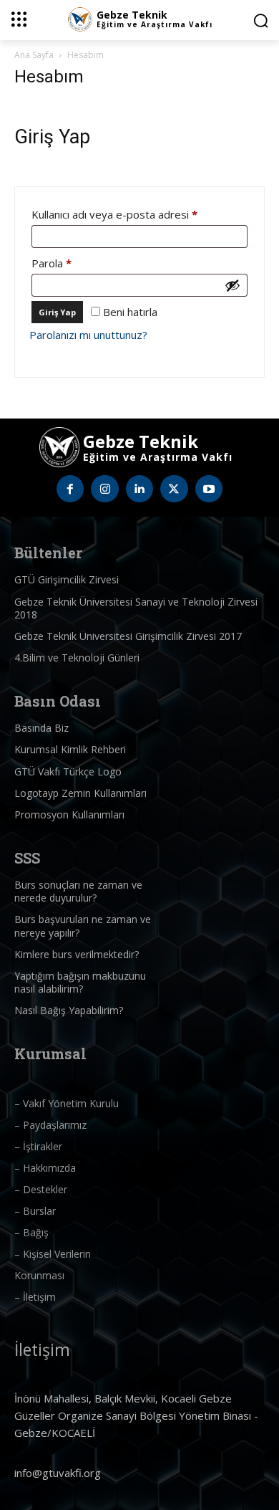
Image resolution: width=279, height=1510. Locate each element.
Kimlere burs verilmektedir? (76, 954)
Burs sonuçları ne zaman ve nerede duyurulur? (78, 891)
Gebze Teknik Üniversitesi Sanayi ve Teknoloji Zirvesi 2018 (136, 608)
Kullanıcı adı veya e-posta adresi (131, 213)
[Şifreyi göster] (232, 285)
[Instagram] (104, 488)
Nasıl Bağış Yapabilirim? (68, 1010)
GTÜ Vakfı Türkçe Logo (68, 771)
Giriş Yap (57, 312)
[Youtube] (208, 488)
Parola (68, 262)
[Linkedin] (139, 488)
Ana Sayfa (34, 55)
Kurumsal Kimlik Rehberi (70, 749)
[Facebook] (70, 488)
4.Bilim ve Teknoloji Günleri (77, 657)
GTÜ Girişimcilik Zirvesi (66, 579)
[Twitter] (173, 488)
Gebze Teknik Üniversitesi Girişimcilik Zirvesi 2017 (128, 636)
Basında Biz (41, 728)
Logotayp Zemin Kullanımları (80, 793)
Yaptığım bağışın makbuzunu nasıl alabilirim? (80, 982)
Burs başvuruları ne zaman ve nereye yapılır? (82, 925)
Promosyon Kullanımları (69, 814)
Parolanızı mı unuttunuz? (88, 335)
